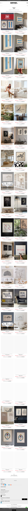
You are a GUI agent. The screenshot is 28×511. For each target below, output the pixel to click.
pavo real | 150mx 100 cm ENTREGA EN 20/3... (7, 284)
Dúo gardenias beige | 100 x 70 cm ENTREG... (20, 401)
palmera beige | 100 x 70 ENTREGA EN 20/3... (7, 424)
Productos (15, 480)
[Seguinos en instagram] (1, 496)
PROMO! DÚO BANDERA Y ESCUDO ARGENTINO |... (7, 30)
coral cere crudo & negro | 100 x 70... (20, 145)
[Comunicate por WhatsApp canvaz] (26, 507)
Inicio (1, 480)
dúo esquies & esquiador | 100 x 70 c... (7, 400)
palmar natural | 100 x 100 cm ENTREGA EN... (20, 167)
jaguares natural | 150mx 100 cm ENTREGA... (7, 307)
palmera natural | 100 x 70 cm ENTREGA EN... (20, 190)
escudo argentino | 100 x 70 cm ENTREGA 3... (7, 445)
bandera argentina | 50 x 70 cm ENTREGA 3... (20, 30)
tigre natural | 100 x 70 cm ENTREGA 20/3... (7, 145)
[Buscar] (27, 6)
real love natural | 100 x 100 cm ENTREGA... (20, 307)
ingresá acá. (19, 506)
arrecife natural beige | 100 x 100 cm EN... (7, 378)
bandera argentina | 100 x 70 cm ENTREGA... (20, 52)
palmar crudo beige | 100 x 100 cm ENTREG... (7, 167)
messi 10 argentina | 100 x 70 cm (20, 74)
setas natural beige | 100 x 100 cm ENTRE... (20, 284)
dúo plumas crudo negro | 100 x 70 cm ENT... (20, 423)
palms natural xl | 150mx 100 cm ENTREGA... (7, 190)
